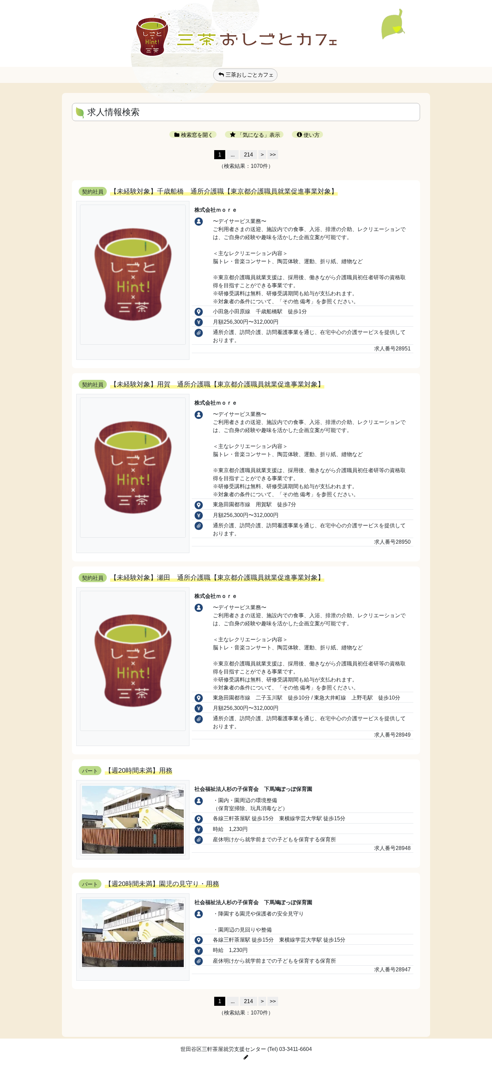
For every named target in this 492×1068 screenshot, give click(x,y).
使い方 (312, 135)
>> (273, 154)
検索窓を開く (197, 135)
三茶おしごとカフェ (250, 75)
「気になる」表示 (258, 135)
